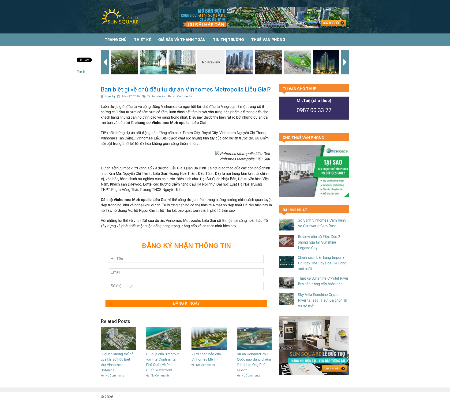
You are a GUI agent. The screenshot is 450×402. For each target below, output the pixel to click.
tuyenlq (110, 96)
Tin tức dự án (156, 96)
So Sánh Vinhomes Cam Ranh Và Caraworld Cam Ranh (322, 223)
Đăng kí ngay (186, 303)
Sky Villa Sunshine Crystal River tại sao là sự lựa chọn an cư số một (322, 300)
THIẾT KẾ (142, 39)
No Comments (182, 96)
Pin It (81, 72)
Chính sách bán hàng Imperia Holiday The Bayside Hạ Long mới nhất (322, 263)
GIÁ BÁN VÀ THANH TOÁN (182, 39)
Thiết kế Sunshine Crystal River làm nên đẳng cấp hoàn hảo (323, 281)
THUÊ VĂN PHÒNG (268, 39)
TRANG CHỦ (116, 39)
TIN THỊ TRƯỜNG (228, 39)
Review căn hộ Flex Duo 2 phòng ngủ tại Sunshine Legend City (319, 242)
